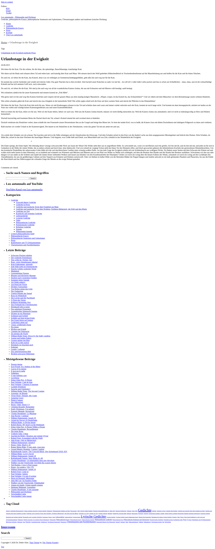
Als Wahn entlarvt (18, 282)
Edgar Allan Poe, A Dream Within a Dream (28, 427)
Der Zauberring (17, 291)
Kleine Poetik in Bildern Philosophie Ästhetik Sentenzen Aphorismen (182, 513)
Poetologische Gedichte (25, 225)
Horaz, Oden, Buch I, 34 (20, 445)
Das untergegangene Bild (21, 352)
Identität (129, 513)
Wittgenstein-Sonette (24, 231)
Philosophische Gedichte (25, 222)
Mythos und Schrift (18, 329)
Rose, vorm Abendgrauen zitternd (24, 262)
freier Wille (135, 511)
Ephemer (14, 347)
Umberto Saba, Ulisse (19, 434)
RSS (8, 8)
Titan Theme (34, 543)
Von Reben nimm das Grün (21, 289)
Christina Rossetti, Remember (22, 407)
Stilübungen (44, 522)
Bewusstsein (73, 511)
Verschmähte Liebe (18, 494)
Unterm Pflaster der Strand (21, 293)
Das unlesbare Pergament (21, 309)
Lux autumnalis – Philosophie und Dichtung (18, 17)
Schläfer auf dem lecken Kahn (23, 318)
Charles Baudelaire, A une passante (25, 490)
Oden (18, 220)
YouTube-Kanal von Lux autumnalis (24, 189)
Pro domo (15, 327)
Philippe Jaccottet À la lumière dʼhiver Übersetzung (36, 519)
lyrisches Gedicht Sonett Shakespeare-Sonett (127, 517)
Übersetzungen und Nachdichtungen (25, 245)
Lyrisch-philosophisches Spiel (22, 234)
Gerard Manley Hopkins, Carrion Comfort (27, 449)
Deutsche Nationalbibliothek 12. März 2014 (104, 511)
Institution (140, 513)
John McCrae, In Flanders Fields (24, 481)
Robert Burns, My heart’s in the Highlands (27, 425)
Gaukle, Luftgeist (18, 349)
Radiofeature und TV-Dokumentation (25, 243)
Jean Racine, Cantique (19, 416)
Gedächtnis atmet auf (19, 322)
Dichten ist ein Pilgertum (20, 314)
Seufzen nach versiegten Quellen (24, 278)
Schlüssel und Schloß (19, 316)
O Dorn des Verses (18, 300)
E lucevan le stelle (18, 371)
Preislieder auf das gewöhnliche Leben (173, 519)
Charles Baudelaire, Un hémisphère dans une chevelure (32, 460)
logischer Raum (76, 517)
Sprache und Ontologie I (20, 389)
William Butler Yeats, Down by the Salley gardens (30, 336)
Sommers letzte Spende (20, 280)
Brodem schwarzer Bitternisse (22, 354)
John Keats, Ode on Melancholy (23, 440)
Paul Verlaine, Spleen (19, 474)
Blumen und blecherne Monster (23, 275)
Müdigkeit (15, 271)
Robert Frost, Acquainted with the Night (27, 438)
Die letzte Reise (17, 431)
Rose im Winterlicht (19, 296)
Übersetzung (63, 522)
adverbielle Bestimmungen (17, 511)
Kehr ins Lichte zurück (20, 343)
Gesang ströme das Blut (20, 340)
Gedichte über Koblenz (171, 511)
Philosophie (53, 519)
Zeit (163, 522)
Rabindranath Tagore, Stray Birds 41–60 (27, 458)
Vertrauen (122, 522)
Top (2, 547)
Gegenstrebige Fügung (20, 273)
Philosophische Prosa (117, 519)
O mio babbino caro (19, 375)
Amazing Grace (17, 398)
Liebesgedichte (22, 216)
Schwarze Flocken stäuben (21, 255)
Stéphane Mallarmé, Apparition (23, 487)
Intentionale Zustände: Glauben (156, 513)
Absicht (8, 511)
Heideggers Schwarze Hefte (119, 513)
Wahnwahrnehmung (133, 522)
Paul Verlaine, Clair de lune (21, 382)
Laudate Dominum (18, 387)
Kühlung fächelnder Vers (21, 302)
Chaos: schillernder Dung (21, 325)
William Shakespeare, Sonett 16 (23, 469)
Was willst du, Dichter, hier (21, 260)
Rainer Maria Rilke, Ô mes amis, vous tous (28, 447)
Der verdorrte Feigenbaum (21, 258)
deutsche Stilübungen (121, 511)
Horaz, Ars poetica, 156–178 (22, 467)
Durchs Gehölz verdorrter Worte (23, 269)
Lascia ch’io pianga (18, 369)
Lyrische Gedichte (23, 218)
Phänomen (20, 519)
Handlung (110, 513)
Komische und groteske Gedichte (29, 214)
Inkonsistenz (135, 513)
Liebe (53, 517)
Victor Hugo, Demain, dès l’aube (24, 396)
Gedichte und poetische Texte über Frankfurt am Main (37, 207)
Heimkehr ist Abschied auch (22, 345)
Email (8, 11)
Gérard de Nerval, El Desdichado (24, 420)
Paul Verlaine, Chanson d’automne (24, 384)
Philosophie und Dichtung (21, 492)
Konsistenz (45, 517)
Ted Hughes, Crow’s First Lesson (24, 465)
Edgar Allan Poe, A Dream (21, 380)
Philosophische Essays (15, 28)
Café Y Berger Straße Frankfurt (85, 511)
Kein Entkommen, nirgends (22, 264)
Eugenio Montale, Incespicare (22, 411)
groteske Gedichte (102, 513)
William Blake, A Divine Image (23, 422)
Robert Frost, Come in (19, 472)
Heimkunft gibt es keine (20, 307)
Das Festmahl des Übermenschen (24, 305)
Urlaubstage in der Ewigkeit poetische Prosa (18, 53)
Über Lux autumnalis (14, 35)
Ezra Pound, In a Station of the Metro (25, 367)
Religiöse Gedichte (23, 227)
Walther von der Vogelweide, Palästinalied (27, 483)
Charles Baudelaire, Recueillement (24, 429)
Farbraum (129, 511)
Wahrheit (141, 522)
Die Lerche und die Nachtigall (23, 298)
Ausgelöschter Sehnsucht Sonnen (24, 311)
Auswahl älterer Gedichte (26, 202)
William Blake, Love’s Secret (22, 454)
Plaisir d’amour (17, 400)
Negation (174, 517)
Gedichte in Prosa (23, 205)
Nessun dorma (16, 364)
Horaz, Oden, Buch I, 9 (20, 405)
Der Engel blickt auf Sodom (22, 320)
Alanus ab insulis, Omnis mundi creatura (27, 485)
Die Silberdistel (17, 402)
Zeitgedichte (168, 522)
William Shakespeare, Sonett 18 (23, 456)
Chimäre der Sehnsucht (20, 331)
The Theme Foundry (50, 543)
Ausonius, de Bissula (19, 393)
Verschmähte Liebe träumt (21, 496)
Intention (146, 513)
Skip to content (7, 2)
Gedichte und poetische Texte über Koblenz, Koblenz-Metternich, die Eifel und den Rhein (51, 209)
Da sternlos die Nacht (19, 334)
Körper (50, 517)
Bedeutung (49, 511)
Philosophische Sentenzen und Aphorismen (28, 238)
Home (8, 24)
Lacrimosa (15, 378)
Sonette (19, 229)
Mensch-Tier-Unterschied (144, 517)
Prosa (8, 30)
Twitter (9, 13)
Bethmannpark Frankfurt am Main (61, 511)
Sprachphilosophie (35, 522)
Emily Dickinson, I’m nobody (22, 409)
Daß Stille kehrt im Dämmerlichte (24, 267)
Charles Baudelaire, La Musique (23, 413)
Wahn (126, 522)
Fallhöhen (15, 373)
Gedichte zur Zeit (23, 211)
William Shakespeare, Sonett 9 (23, 443)
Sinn (24, 522)
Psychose (189, 519)
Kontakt (9, 33)
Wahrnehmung (147, 522)
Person (182, 517)
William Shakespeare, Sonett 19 (23, 418)
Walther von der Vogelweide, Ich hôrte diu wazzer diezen (33, 463)
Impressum (8, 527)
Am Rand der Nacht (19, 284)
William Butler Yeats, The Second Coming (27, 391)
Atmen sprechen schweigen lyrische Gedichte (35, 511)
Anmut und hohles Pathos (21, 338)
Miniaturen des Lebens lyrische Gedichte (161, 517)
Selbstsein (19, 522)
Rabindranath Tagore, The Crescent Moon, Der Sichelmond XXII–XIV (39, 452)
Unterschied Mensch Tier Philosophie (105, 522)
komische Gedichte (205, 513)
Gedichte (9, 26)
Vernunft (118, 522)
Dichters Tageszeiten (19, 287)
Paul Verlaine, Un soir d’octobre (23, 476)
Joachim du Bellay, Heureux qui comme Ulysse (29, 436)
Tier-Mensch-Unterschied (54, 522)
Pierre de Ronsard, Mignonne (22, 478)
